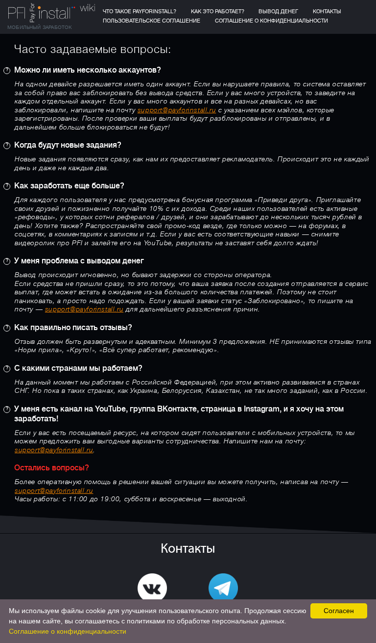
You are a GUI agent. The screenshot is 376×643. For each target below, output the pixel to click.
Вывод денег (278, 11)
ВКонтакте (152, 610)
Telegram (223, 610)
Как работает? (217, 11)
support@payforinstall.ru (177, 110)
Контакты (327, 11)
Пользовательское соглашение (151, 21)
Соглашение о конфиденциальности (271, 21)
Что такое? (139, 11)
